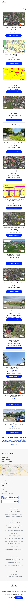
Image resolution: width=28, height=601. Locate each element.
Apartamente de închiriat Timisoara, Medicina (14, 567)
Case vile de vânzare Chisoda (14, 527)
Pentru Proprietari (5, 481)
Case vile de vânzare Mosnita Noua (14, 528)
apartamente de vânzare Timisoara (10, 440)
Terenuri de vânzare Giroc (14, 536)
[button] (25, 9)
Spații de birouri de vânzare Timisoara (14, 547)
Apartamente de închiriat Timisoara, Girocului (14, 563)
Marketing (21, 594)
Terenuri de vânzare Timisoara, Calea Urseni (14, 541)
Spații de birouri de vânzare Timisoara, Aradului (14, 549)
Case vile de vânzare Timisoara (14, 522)
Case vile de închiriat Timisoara (14, 571)
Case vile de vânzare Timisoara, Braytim (14, 525)
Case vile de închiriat (14, 570)
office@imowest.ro (5, 457)
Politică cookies (4, 491)
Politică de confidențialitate (7, 493)
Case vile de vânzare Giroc (14, 524)
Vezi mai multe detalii (13, 35)
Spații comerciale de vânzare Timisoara (14, 551)
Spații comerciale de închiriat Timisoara (14, 576)
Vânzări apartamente (14, 508)
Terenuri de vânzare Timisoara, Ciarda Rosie (14, 538)
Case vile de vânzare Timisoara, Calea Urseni (14, 530)
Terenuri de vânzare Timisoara (14, 535)
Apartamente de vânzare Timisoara (14, 509)
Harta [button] (22, 24)
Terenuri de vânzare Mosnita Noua (14, 540)
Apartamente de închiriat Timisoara (14, 557)
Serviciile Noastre (5, 483)
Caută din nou (6, 9)
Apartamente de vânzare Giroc (14, 511)
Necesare (8, 594)
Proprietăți (3, 480)
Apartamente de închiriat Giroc (14, 562)
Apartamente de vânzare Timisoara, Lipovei (14, 517)
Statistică (15, 594)
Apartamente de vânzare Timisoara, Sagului (14, 516)
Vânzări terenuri (14, 533)
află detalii (17, 591)
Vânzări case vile (14, 520)
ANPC (2, 489)
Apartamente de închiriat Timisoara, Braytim (14, 565)
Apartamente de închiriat (14, 556)
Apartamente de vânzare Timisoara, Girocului (14, 513)
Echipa (2, 485)
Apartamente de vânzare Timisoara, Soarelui (14, 514)
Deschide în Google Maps (6, 461)
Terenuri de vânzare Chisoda (14, 543)
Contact (3, 487)
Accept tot (19, 597)
